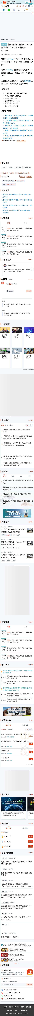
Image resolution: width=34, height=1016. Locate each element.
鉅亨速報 (5, 39)
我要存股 (29, 176)
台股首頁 (22, 176)
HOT (9, 228)
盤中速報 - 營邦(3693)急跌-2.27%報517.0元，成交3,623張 (17, 314)
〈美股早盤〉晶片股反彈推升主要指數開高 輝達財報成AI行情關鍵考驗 (17, 336)
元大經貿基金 (5, 758)
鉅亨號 (17, 1007)
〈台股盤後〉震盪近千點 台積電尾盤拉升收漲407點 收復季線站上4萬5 (29, 357)
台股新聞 (10, 526)
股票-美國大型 (10, 737)
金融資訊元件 (17, 1010)
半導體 (8, 846)
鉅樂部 (22, 1007)
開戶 (31, 735)
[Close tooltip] (28, 14)
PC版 (5, 1007)
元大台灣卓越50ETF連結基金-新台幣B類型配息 (14, 742)
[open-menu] (1, 6)
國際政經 (10, 552)
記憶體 (8, 836)
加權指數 (27, 81)
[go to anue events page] (26, 6)
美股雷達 (10, 539)
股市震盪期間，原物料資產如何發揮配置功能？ (5, 336)
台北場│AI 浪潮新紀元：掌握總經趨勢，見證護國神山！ (19, 237)
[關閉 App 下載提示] (2, 2)
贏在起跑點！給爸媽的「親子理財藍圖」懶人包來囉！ (16, 173)
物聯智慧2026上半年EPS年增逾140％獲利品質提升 (29, 336)
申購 (31, 744)
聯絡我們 (24, 1010)
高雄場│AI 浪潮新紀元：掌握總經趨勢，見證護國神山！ (19, 253)
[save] (24, 10)
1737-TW (9, 59)
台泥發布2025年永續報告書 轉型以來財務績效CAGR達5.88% (5, 357)
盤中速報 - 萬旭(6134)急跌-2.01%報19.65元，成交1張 (17, 305)
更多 (30, 425)
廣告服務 (9, 1010)
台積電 (8, 841)
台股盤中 (12, 39)
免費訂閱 (29, 984)
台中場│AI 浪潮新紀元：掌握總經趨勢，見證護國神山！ (19, 229)
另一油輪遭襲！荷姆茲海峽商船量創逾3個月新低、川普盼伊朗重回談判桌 (16, 357)
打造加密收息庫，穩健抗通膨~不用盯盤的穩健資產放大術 (19, 245)
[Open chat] (30, 10)
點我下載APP (21, 141)
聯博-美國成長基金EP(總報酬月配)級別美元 (14, 734)
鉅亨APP (11, 1007)
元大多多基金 (5, 751)
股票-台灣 (9, 746)
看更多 (30, 218)
